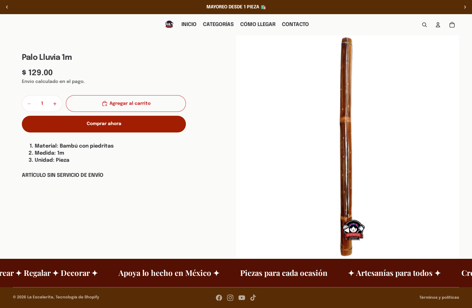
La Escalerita (40, 297)
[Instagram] (230, 298)
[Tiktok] (253, 298)
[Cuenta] (438, 25)
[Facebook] (219, 298)
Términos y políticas (439, 298)
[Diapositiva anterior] (7, 7)
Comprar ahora (104, 124)
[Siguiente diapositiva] (465, 7)
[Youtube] (242, 298)
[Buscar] (424, 25)
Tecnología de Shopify (77, 297)
